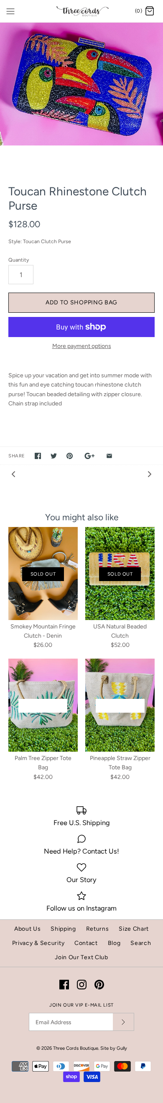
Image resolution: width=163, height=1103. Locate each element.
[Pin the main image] (69, 456)
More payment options (81, 346)
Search (140, 943)
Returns (97, 928)
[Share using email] (109, 456)
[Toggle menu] (10, 10)
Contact (86, 943)
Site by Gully (113, 1048)
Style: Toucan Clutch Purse (39, 241)
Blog (114, 943)
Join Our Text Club (81, 957)
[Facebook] (64, 984)
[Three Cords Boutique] (81, 11)
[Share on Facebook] (38, 456)
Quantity (18, 260)
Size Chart (134, 928)
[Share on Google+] (89, 456)
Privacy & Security (38, 943)
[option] (81, 84)
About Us (27, 928)
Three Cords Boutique (75, 1048)
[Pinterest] (99, 984)
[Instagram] (82, 984)
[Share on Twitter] (54, 456)
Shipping (63, 928)
